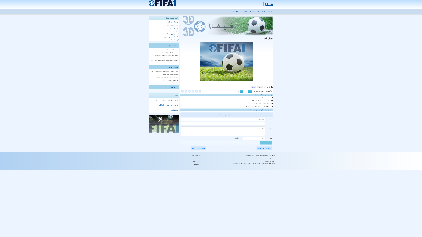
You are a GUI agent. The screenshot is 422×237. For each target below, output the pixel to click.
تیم (155, 100)
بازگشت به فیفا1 (197, 148)
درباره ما (197, 159)
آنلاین (176, 105)
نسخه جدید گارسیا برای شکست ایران (170, 53)
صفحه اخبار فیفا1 (263, 148)
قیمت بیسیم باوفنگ (173, 34)
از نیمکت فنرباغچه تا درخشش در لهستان (263, 103)
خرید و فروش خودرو (172, 25)
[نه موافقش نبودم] (241, 91)
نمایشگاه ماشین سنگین (171, 37)
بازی (176, 100)
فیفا (253, 87)
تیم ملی (243, 12)
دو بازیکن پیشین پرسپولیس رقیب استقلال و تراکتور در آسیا (164, 71)
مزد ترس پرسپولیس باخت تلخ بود (170, 80)
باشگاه (251, 12)
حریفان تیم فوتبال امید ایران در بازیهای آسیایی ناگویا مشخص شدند (257, 106)
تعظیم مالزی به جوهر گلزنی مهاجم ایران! (263, 98)
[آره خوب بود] (250, 91)
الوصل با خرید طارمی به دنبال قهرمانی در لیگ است (260, 101)
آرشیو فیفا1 (196, 164)
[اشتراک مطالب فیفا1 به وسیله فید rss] (185, 91)
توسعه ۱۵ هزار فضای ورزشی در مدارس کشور (167, 77)
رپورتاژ (169, 105)
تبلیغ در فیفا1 (195, 161)
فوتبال (234, 12)
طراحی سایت (174, 28)
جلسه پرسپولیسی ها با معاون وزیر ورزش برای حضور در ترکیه (164, 60)
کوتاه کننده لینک (174, 40)
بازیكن (170, 100)
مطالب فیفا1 (261, 12)
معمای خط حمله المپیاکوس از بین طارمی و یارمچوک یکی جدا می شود (164, 56)
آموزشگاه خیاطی (173, 22)
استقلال (162, 100)
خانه (269, 12)
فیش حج (176, 31)
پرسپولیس (174, 110)
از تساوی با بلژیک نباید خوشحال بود (170, 50)
